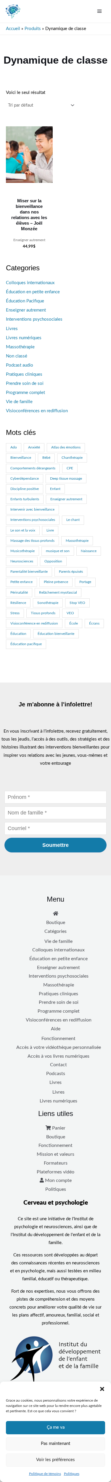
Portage (85, 582)
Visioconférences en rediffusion (37, 411)
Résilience (18, 603)
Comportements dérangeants (32, 468)
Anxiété (34, 447)
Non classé (16, 356)
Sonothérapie (47, 603)
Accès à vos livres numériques (58, 1056)
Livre (50, 530)
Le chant (73, 519)
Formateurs (55, 1163)
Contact (58, 1064)
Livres (12, 329)
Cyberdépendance (24, 478)
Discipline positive (24, 489)
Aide (55, 1028)
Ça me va (56, 1427)
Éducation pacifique (26, 644)
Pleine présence (56, 582)
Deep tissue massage (66, 478)
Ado (13, 447)
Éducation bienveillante (56, 633)
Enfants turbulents (24, 499)
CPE (70, 468)
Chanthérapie (72, 457)
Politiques (71, 1474)
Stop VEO (77, 603)
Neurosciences (21, 561)
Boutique (55, 922)
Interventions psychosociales (34, 319)
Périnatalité (19, 592)
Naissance (88, 551)
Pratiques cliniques (24, 374)
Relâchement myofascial (58, 592)
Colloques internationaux (30, 283)
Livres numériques (23, 338)
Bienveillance (20, 457)
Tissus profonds (43, 613)
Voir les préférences (55, 1460)
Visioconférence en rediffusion (34, 623)
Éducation (18, 633)
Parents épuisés (71, 571)
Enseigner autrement (26, 310)
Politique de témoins (45, 1474)
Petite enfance (21, 582)
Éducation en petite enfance (33, 292)
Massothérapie (20, 347)
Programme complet (25, 392)
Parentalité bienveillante (29, 571)
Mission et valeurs (55, 1154)
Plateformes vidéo (55, 1172)
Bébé (46, 457)
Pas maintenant (55, 1443)
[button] (102, 1389)
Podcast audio (19, 365)
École (73, 623)
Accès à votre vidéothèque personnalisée (58, 1047)
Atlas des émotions (66, 447)
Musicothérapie (22, 551)
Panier (58, 1128)
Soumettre (55, 845)
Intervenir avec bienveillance (32, 509)
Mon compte (58, 1180)
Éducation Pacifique (25, 301)
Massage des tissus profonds (32, 540)
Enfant (55, 489)
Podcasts (55, 1073)
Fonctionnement (58, 1038)
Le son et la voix (22, 530)
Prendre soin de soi (25, 383)
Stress (15, 613)
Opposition (53, 561)
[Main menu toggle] (99, 11)
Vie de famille (19, 402)
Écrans (94, 623)
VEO (70, 613)
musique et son (58, 551)
